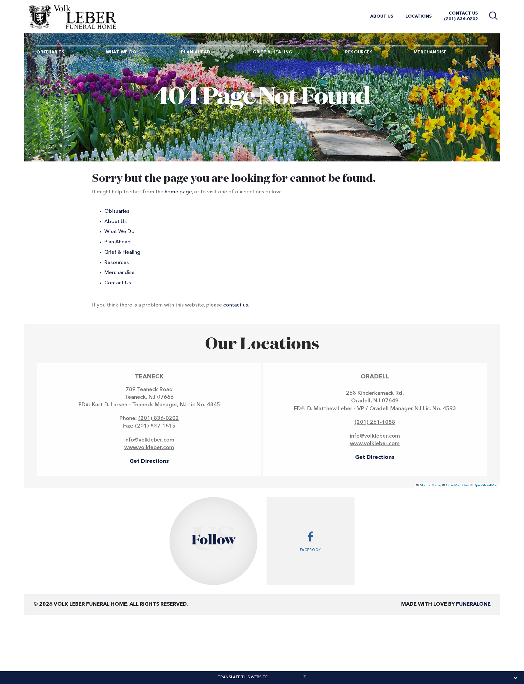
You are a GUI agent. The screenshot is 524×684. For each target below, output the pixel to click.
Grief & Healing (122, 252)
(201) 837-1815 (155, 426)
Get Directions (149, 461)
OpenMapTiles (457, 485)
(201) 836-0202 (461, 19)
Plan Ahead (117, 242)
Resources (116, 262)
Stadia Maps (430, 485)
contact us (235, 305)
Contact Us (463, 13)
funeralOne (473, 604)
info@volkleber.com (149, 440)
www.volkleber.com (149, 447)
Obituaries (116, 211)
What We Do (119, 231)
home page (178, 192)
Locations (418, 16)
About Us (381, 16)
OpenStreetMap (485, 485)
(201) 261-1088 (374, 422)
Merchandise (119, 272)
